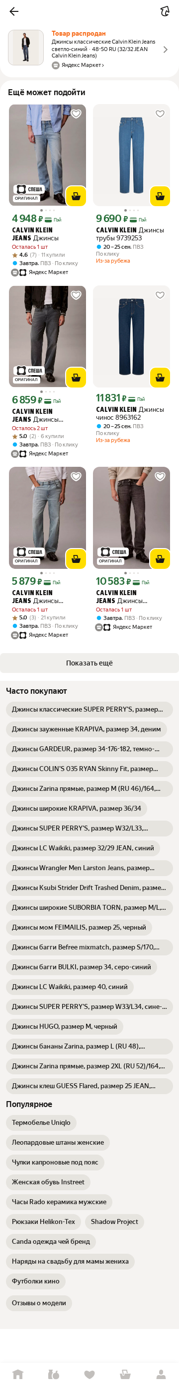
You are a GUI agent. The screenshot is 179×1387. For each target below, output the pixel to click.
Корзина (125, 1375)
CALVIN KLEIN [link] (116, 230)
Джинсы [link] (35, 234)
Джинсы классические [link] (35, 416)
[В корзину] (76, 196)
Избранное (89, 1375)
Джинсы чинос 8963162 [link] (130, 413)
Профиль (161, 1375)
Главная (18, 1375)
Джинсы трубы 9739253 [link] (130, 234)
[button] (14, 11)
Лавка (54, 1375)
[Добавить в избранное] (76, 114)
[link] (89, 710)
